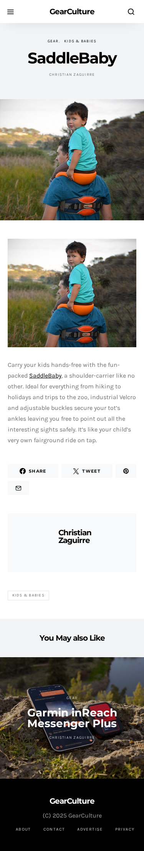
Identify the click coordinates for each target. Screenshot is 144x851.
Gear (53, 41)
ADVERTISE (90, 829)
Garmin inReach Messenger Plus (72, 718)
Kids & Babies (80, 41)
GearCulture (72, 11)
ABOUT (23, 829)
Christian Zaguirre (72, 74)
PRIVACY (125, 829)
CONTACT (54, 829)
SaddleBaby (45, 375)
